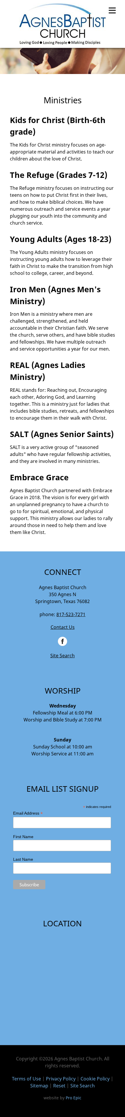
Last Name (23, 859)
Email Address (28, 813)
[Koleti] (62, 24)
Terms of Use (26, 1079)
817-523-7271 (70, 614)
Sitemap (39, 1085)
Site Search (62, 655)
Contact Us (63, 627)
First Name (23, 836)
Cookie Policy (95, 1079)
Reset (59, 1085)
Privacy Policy (61, 1079)
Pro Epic (73, 1097)
